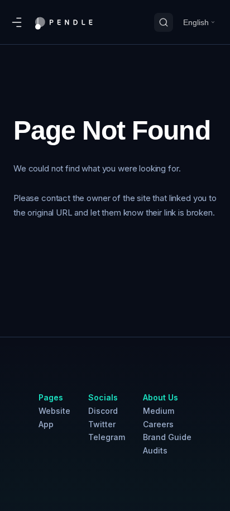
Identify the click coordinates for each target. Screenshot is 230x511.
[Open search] (163, 22)
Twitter (102, 424)
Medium (158, 411)
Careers (158, 424)
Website (54, 411)
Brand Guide (167, 437)
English (196, 22)
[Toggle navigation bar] (16, 22)
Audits (155, 450)
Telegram (106, 437)
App (46, 424)
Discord (103, 411)
